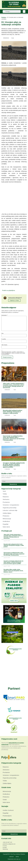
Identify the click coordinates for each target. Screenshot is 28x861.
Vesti (12, 38)
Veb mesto (4, 344)
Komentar (4, 315)
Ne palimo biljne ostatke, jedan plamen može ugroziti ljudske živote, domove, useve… (13, 571)
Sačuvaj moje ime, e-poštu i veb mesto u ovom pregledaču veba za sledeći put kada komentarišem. (13, 353)
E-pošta (3, 339)
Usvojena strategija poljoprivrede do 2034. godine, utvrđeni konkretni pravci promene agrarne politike (14, 465)
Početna (3, 17)
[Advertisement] (14, 198)
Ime (2, 333)
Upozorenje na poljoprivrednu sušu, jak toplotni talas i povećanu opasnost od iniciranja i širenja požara (14, 438)
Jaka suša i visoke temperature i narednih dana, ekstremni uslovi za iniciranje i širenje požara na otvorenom (13, 385)
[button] (24, 11)
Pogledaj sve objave (14, 300)
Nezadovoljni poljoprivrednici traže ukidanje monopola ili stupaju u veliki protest (12, 412)
